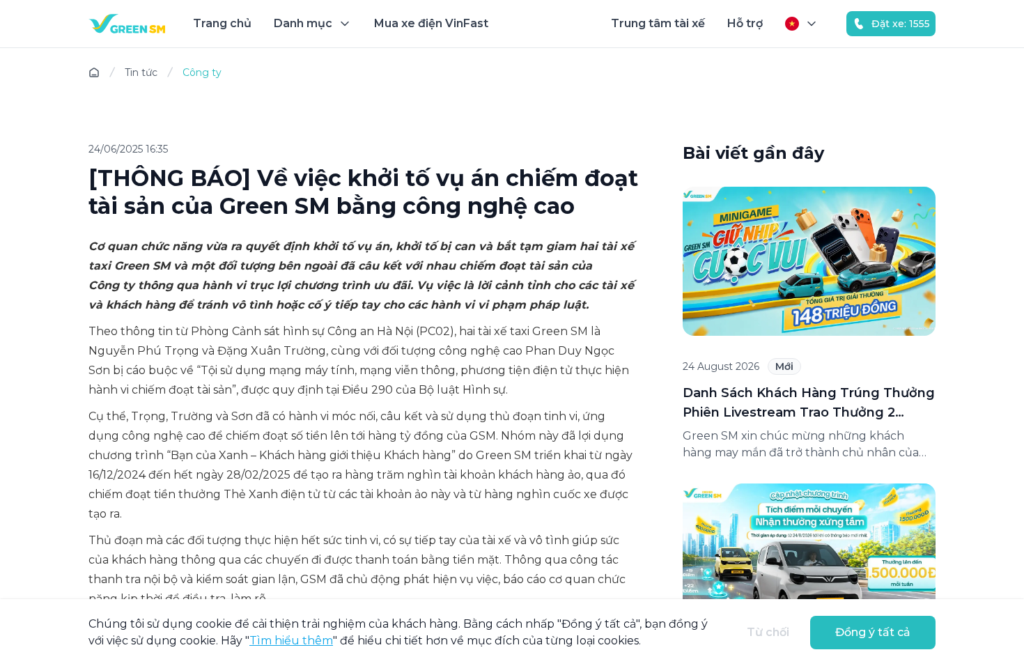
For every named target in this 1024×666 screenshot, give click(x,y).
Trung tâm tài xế (658, 23)
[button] (313, 23)
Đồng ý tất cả (872, 632)
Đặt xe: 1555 (900, 23)
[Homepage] (126, 24)
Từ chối (768, 632)
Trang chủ (222, 23)
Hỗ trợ (745, 23)
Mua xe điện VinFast (431, 23)
